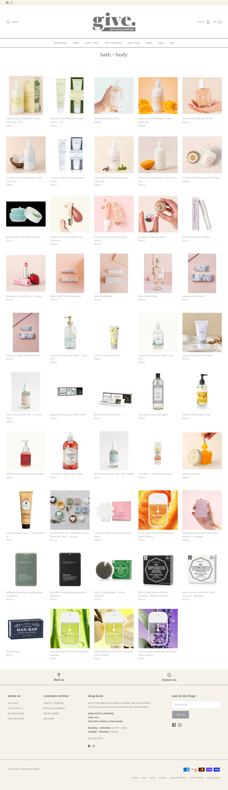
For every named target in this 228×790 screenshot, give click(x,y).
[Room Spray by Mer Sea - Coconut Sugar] (26, 391)
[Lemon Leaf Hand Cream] (114, 332)
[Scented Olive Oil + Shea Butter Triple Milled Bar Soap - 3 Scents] (70, 510)
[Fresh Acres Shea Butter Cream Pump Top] (158, 154)
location (162, 777)
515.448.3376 (95, 738)
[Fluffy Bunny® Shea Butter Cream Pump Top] (114, 154)
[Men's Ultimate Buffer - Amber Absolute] (114, 569)
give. (17, 769)
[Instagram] (12, 3)
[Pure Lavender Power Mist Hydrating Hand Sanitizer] (158, 628)
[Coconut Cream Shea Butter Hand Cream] (70, 154)
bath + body (134, 43)
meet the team (16, 718)
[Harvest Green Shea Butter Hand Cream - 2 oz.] (70, 95)
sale (172, 43)
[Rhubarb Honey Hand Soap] (202, 391)
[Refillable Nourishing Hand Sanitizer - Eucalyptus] (26, 569)
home (76, 43)
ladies (149, 43)
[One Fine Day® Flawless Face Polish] (202, 154)
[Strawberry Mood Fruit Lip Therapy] (26, 273)
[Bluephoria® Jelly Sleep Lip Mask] (26, 214)
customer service (178, 777)
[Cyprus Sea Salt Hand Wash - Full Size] (158, 332)
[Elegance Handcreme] (202, 273)
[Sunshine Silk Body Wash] (114, 95)
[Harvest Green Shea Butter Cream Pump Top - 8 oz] (26, 95)
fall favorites (60, 43)
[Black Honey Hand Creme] (114, 391)
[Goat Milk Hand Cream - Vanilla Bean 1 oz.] (26, 510)
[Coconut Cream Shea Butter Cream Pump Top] (26, 154)
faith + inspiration (113, 43)
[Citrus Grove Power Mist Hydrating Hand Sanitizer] (158, 510)
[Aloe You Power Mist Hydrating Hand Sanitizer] (70, 628)
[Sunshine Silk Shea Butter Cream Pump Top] (158, 95)
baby (161, 43)
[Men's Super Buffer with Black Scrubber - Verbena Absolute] (158, 569)
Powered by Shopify (29, 769)
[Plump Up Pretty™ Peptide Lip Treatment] (70, 214)
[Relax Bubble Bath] (158, 273)
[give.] (114, 22)
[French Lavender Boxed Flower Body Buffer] (114, 510)
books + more (91, 43)
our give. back (16, 713)
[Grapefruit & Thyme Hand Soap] (70, 451)
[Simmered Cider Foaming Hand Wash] (26, 451)
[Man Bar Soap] (26, 628)
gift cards (48, 718)
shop (144, 777)
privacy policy (51, 713)
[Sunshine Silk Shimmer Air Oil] (202, 95)
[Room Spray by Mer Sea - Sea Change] (114, 451)
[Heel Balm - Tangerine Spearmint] (158, 451)
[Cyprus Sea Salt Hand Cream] (202, 332)
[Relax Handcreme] (114, 273)
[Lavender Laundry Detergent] (158, 391)
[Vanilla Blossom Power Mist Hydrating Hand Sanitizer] (114, 628)
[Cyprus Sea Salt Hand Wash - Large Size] (70, 332)
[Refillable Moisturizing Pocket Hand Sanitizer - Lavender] (202, 510)
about (152, 777)
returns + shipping (53, 702)
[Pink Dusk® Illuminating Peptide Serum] (114, 214)
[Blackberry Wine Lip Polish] (158, 214)
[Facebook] (7, 3)
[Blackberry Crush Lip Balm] (202, 214)
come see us (15, 708)
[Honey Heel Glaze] (202, 451)
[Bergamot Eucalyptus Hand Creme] (70, 391)
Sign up (180, 714)
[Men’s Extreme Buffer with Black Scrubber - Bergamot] (202, 569)
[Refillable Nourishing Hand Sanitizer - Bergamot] (70, 569)
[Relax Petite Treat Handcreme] (70, 273)
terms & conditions (54, 708)
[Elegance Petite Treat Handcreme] (26, 332)
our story (13, 702)
